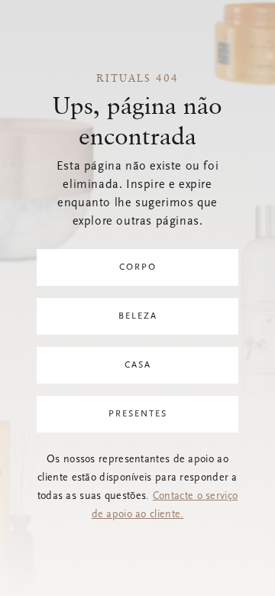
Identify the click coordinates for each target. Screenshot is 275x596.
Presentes (137, 414)
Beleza (137, 316)
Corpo (138, 267)
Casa (138, 365)
